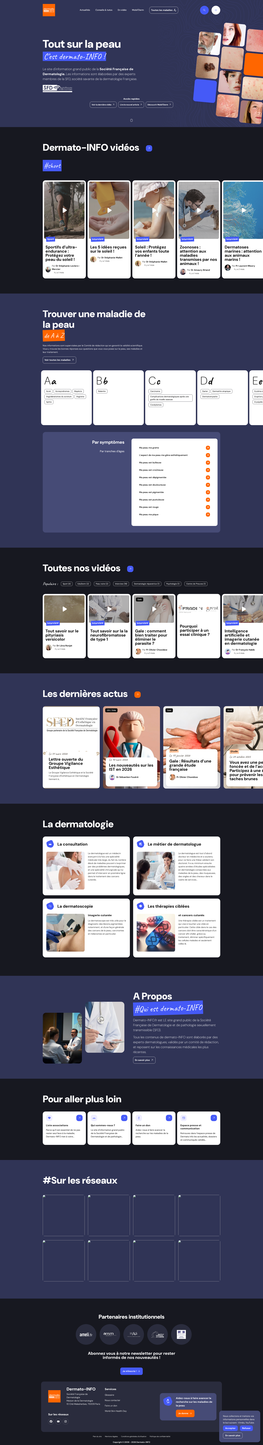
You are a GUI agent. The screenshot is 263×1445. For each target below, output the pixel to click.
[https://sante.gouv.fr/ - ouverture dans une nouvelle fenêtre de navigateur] (181, 1334)
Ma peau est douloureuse (174, 484)
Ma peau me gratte (174, 447)
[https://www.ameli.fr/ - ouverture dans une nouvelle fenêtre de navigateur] (86, 1334)
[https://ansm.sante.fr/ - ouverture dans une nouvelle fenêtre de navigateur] (109, 1334)
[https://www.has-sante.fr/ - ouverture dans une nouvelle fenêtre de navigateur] (133, 1334)
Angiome (80, 396)
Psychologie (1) (172, 584)
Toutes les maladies (164, 10)
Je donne (185, 1413)
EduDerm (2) (83, 584)
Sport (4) (67, 584)
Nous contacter (112, 1400)
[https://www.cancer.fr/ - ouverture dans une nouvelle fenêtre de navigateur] (157, 1334)
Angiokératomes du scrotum (59, 396)
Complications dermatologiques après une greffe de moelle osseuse (169, 398)
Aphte (49, 402)
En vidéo (122, 10)
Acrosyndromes (62, 391)
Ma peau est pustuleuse (174, 499)
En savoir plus (232, 1435)
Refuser (246, 1428)
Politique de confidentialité (160, 1436)
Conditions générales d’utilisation (133, 1436)
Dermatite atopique (221, 391)
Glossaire (109, 1394)
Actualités (85, 10)
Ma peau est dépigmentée (174, 477)
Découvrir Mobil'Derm (159, 104)
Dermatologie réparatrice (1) (146, 584)
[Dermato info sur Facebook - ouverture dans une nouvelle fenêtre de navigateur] (51, 1421)
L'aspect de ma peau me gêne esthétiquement (174, 455)
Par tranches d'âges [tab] (112, 451)
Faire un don (111, 1405)
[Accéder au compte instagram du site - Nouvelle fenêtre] (64, 1215)
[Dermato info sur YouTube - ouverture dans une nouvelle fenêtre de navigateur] (58, 1421)
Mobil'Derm (138, 10)
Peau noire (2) (102, 584)
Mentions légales (111, 1436)
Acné (48, 391)
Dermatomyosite (210, 396)
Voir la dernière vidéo (103, 104)
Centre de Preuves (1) (196, 584)
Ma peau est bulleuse (174, 462)
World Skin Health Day (116, 1411)
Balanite (102, 391)
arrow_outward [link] (208, 447)
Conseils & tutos (103, 10)
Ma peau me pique (174, 514)
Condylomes (155, 405)
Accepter (230, 1428)
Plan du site (97, 1436)
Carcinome (155, 391)
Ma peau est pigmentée (174, 492)
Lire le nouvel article (131, 104)
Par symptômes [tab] (108, 442)
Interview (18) (121, 584)
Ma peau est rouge (174, 507)
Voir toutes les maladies (60, 360)
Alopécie (78, 391)
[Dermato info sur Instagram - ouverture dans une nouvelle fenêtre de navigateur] (65, 1421)
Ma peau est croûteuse (174, 470)
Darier (205, 391)
